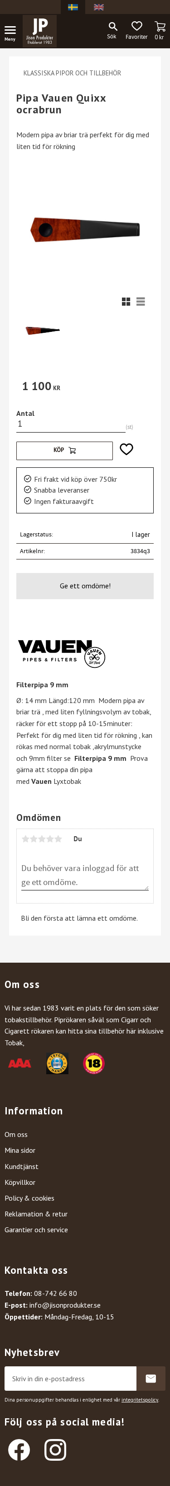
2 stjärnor (33, 839)
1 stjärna (25, 839)
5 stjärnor (58, 839)
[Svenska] (73, 7)
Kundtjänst (22, 1166)
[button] (14, 32)
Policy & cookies (29, 1197)
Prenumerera (150, 1378)
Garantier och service (36, 1229)
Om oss (16, 1134)
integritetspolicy (139, 1400)
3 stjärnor (42, 839)
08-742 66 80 (55, 1293)
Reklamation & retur (36, 1213)
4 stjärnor (50, 839)
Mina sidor (20, 1150)
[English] (99, 7)
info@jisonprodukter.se (65, 1304)
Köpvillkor (20, 1182)
